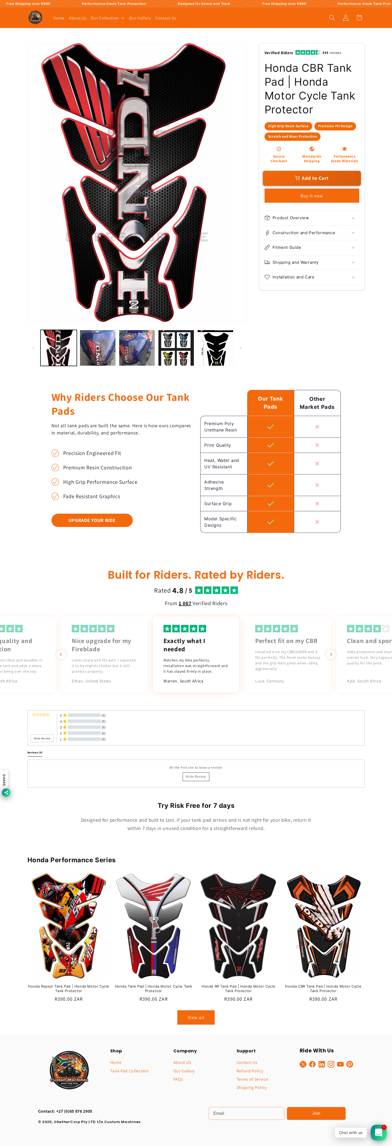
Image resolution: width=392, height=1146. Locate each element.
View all (196, 1018)
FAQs (178, 1079)
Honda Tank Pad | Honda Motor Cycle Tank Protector (153, 988)
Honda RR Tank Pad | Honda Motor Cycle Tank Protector (238, 988)
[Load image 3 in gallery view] (137, 348)
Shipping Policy (252, 1087)
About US (182, 1062)
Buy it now (312, 196)
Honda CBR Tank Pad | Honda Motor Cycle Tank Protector (323, 988)
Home (116, 1062)
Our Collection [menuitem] (105, 18)
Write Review (196, 776)
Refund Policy (250, 1071)
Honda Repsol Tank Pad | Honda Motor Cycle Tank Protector (68, 988)
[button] (332, 18)
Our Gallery (184, 1071)
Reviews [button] (35, 752)
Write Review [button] (42, 738)
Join (316, 1113)
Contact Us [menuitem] (165, 18)
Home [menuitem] (59, 18)
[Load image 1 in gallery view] (59, 348)
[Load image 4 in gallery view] (176, 348)
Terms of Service (252, 1079)
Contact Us (247, 1062)
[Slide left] (33, 348)
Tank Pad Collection (129, 1071)
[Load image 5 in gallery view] (215, 348)
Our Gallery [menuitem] (140, 18)
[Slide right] (241, 348)
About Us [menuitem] (78, 18)
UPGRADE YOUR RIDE (92, 520)
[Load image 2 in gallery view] (98, 348)
